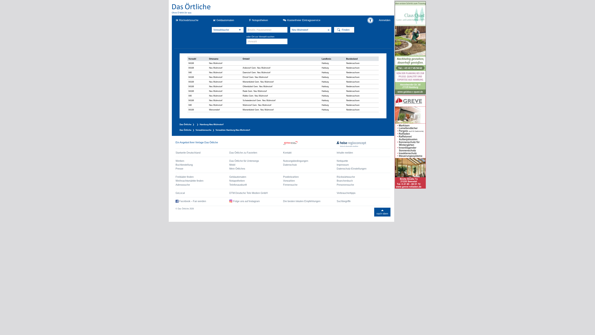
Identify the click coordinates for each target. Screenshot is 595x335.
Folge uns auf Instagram (246, 201)
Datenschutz (290, 164)
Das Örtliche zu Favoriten (243, 152)
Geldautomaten (225, 20)
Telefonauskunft (238, 184)
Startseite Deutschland (188, 152)
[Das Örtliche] (191, 8)
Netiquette (342, 161)
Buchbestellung (184, 164)
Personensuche (345, 184)
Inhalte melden (345, 152)
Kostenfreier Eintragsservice (303, 20)
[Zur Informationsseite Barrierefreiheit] (370, 20)
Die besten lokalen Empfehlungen (301, 201)
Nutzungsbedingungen (295, 161)
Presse (179, 168)
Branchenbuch (345, 180)
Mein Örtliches (237, 168)
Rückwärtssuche (188, 20)
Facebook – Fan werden (192, 201)
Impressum (343, 164)
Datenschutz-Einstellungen (351, 168)
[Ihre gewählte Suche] (228, 30)
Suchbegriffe (344, 201)
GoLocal (180, 193)
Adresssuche (183, 184)
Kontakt (287, 152)
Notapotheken (260, 20)
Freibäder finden (185, 177)
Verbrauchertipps (346, 193)
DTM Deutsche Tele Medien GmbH (248, 193)
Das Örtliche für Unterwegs (244, 161)
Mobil (232, 164)
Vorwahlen (289, 180)
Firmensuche (290, 184)
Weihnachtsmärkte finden (189, 180)
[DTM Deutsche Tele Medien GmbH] (310, 144)
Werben (180, 161)
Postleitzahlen (291, 177)
